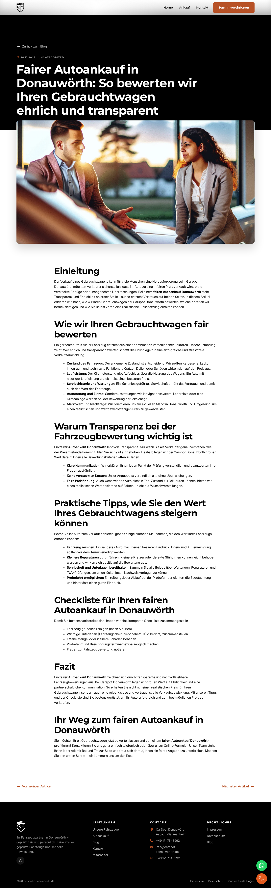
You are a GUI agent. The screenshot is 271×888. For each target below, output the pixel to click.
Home (168, 7)
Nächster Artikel (235, 786)
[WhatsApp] (20, 861)
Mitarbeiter (100, 855)
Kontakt (202, 7)
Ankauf (184, 7)
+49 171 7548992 (168, 840)
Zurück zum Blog (34, 46)
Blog (96, 842)
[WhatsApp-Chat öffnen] (261, 865)
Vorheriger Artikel (37, 786)
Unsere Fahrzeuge (106, 829)
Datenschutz (216, 836)
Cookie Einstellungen (241, 881)
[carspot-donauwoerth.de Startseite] (20, 7)
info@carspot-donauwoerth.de (167, 849)
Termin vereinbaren (234, 7)
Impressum (215, 829)
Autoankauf (101, 836)
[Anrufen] (261, 878)
